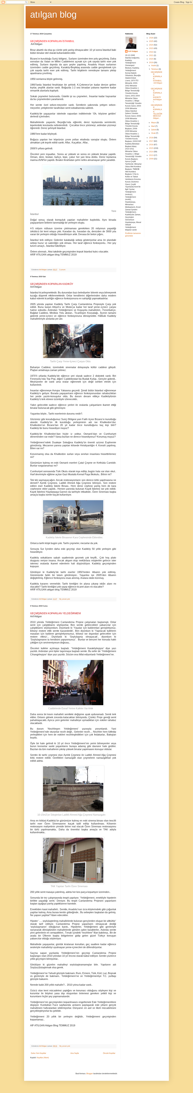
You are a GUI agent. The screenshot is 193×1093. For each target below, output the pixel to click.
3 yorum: (62, 270)
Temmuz (155, 69)
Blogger (89, 1074)
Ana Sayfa (74, 1053)
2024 (151, 45)
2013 (151, 155)
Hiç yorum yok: (65, 599)
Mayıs (154, 123)
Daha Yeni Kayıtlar (38, 1053)
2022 (151, 52)
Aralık (153, 65)
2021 (151, 55)
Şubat (154, 130)
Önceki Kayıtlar (109, 1053)
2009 (151, 159)
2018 (151, 138)
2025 (151, 41)
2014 (151, 152)
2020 (151, 59)
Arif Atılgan (133, 51)
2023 (151, 48)
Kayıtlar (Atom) (43, 1058)
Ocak (153, 133)
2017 (151, 141)
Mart (153, 126)
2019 (151, 62)
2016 (151, 145)
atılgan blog (53, 14)
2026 (151, 38)
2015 (151, 148)
